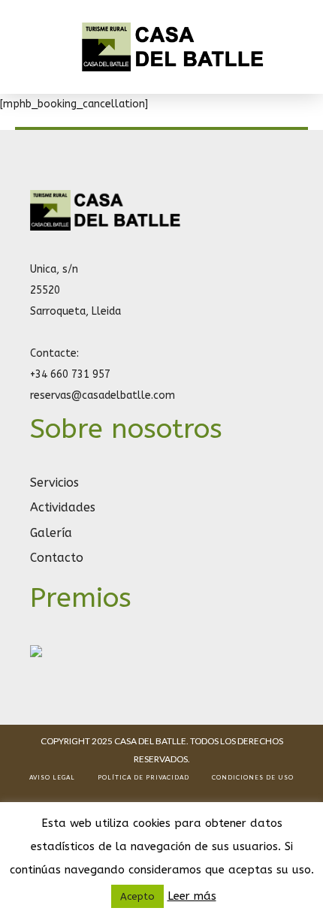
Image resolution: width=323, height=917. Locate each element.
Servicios (54, 482)
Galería (51, 533)
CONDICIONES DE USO (253, 777)
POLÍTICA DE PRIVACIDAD (143, 777)
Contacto (56, 558)
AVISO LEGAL (52, 777)
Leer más (192, 896)
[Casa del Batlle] (105, 227)
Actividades (62, 507)
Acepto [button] (137, 896)
